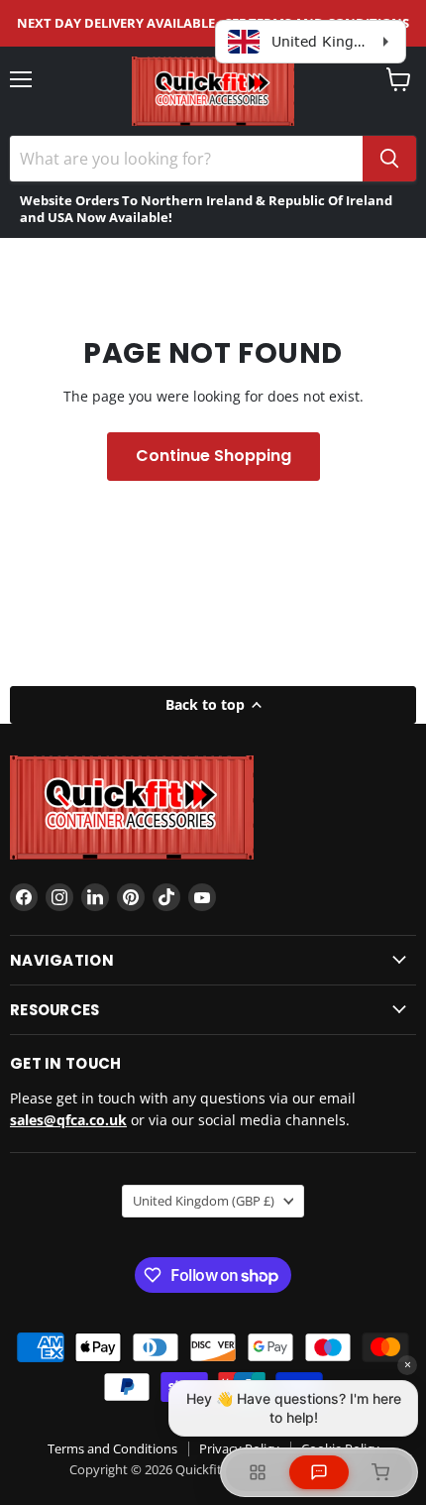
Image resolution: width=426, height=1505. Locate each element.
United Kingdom (203, 1201)
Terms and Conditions (112, 1448)
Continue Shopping (213, 455)
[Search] (389, 158)
